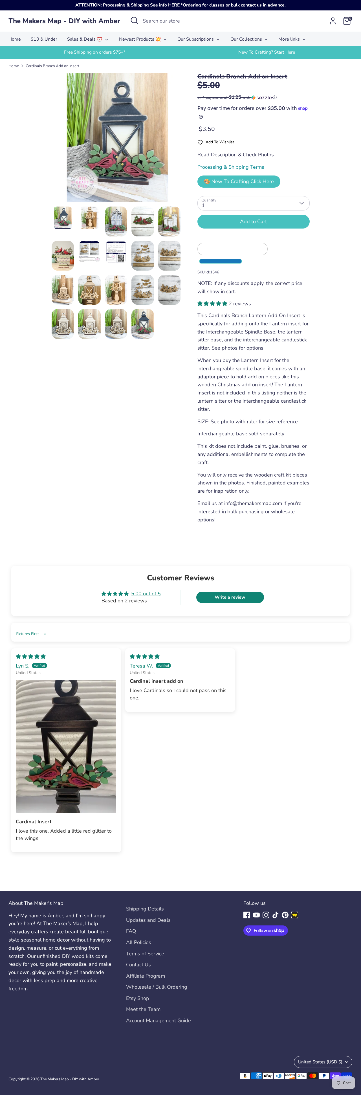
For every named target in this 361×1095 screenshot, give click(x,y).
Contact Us (138, 964)
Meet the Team (143, 1009)
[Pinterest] (285, 915)
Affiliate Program (145, 976)
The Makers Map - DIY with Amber (64, 21)
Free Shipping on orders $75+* (94, 52)
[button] (253, 97)
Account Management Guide (158, 1020)
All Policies (138, 942)
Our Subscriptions (196, 39)
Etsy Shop (137, 998)
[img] (31, 656)
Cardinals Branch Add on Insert (52, 66)
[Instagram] (266, 915)
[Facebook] (246, 915)
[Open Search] (134, 20)
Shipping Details (145, 908)
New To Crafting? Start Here (266, 52)
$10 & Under (44, 39)
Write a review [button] (230, 597)
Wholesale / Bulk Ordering (156, 987)
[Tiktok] (275, 915)
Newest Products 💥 (140, 39)
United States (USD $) (320, 1062)
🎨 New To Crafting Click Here (239, 181)
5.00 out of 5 (146, 593)
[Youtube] (256, 915)
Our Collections (246, 39)
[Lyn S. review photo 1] (66, 746)
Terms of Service (145, 953)
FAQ (131, 931)
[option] (94, 52)
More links (289, 39)
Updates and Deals (148, 920)
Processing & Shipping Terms (230, 167)
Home (14, 39)
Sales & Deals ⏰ (85, 39)
